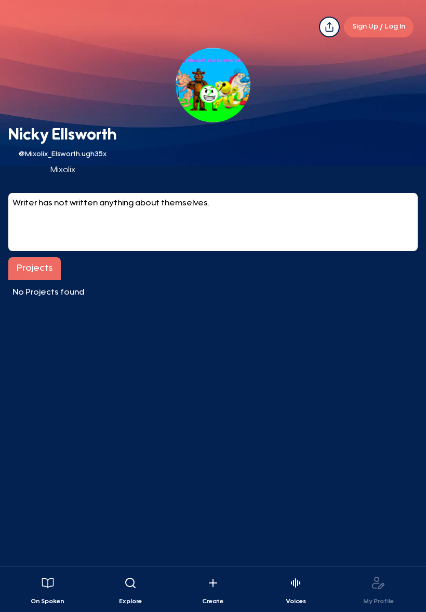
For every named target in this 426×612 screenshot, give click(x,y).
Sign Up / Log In (378, 27)
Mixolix (62, 170)
